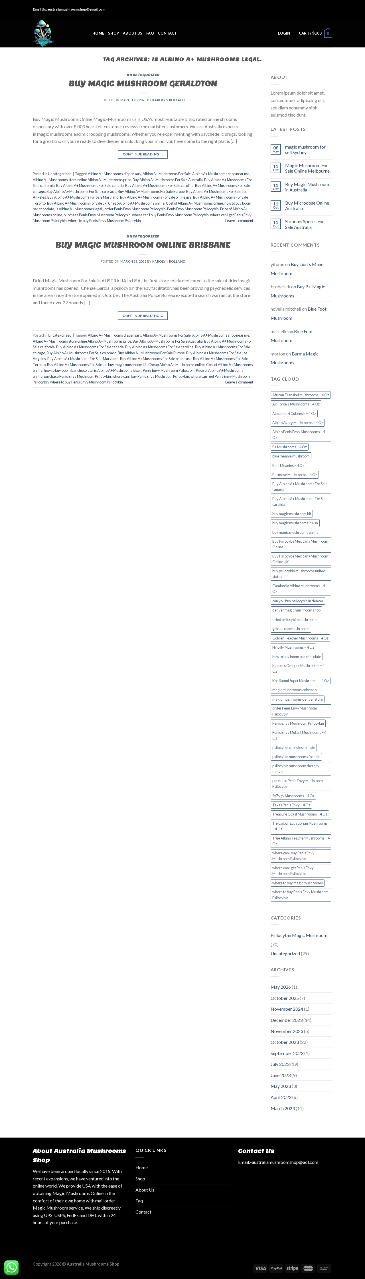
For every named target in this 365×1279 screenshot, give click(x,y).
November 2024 (287, 1009)
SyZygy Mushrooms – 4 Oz (293, 796)
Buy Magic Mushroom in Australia (307, 186)
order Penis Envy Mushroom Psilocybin (135, 209)
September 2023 (287, 1053)
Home (98, 33)
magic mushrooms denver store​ (297, 699)
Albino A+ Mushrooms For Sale (167, 173)
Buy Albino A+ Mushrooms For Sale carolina (159, 185)
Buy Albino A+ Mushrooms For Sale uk (77, 203)
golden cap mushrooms (290, 628)
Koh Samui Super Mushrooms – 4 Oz (300, 680)
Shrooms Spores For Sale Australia (304, 224)
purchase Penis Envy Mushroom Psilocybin (97, 215)
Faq (150, 33)
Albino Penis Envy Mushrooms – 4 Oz (298, 434)
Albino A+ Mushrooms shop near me (220, 173)
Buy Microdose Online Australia (307, 205)
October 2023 (285, 1042)
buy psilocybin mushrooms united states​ (298, 574)
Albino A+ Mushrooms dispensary (114, 173)
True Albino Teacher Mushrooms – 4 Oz (301, 841)
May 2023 (281, 1086)
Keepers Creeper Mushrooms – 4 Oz (298, 668)
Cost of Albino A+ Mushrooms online (194, 203)
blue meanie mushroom (291, 456)
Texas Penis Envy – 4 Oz (291, 805)
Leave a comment (239, 220)
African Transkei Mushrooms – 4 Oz (300, 395)
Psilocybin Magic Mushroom (299, 935)
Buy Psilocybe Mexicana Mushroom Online (300, 544)
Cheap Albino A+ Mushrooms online (136, 203)
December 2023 (287, 1020)
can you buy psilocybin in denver (297, 601)
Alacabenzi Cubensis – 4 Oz (294, 413)
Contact (167, 33)
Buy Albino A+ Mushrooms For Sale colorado (81, 191)
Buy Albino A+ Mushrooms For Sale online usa (156, 197)
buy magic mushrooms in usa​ (295, 523)
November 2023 (287, 1031)
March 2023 (283, 1108)
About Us (132, 33)
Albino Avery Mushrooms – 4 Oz (297, 422)
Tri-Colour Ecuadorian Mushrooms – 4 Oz (300, 826)
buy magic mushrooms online (295, 532)
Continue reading (143, 154)
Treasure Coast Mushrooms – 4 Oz (299, 814)
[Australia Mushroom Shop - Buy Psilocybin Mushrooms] (58, 33)
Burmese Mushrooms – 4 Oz (294, 474)
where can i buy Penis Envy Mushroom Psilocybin (170, 215)
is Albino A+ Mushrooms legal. (79, 209)
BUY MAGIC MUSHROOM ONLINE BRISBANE (142, 244)
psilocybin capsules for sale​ (293, 747)
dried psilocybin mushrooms (294, 619)
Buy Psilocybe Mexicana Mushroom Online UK (300, 559)
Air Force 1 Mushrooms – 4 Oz (296, 404)
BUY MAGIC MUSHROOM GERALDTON (143, 83)
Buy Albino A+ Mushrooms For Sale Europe (151, 191)
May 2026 (281, 987)
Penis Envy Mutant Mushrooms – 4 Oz (299, 735)
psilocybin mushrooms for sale (296, 756)
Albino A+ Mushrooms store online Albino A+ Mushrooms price (82, 179)
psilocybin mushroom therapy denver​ (295, 769)
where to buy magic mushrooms (297, 883)
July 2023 (280, 1064)
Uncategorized (143, 75)
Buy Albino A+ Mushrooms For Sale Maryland (83, 197)
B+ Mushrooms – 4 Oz (289, 447)
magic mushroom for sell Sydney (305, 149)
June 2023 (281, 1075)
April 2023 (281, 1097)
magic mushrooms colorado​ (294, 690)
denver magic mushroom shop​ (296, 610)
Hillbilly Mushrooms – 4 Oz (293, 647)
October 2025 (285, 998)
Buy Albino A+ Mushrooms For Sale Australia (168, 179)
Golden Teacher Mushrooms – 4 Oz (300, 638)
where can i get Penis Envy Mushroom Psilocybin (293, 871)
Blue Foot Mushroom (292, 336)
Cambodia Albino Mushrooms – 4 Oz (298, 588)
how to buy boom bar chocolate (68, 370)
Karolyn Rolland (168, 100)
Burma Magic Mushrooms (295, 358)
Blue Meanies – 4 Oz (288, 465)
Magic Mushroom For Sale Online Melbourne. (307, 168)
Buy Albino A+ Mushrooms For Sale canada (90, 185)
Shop (113, 33)
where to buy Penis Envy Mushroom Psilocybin (104, 220)
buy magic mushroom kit (127, 364)
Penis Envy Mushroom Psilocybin (193, 209)
